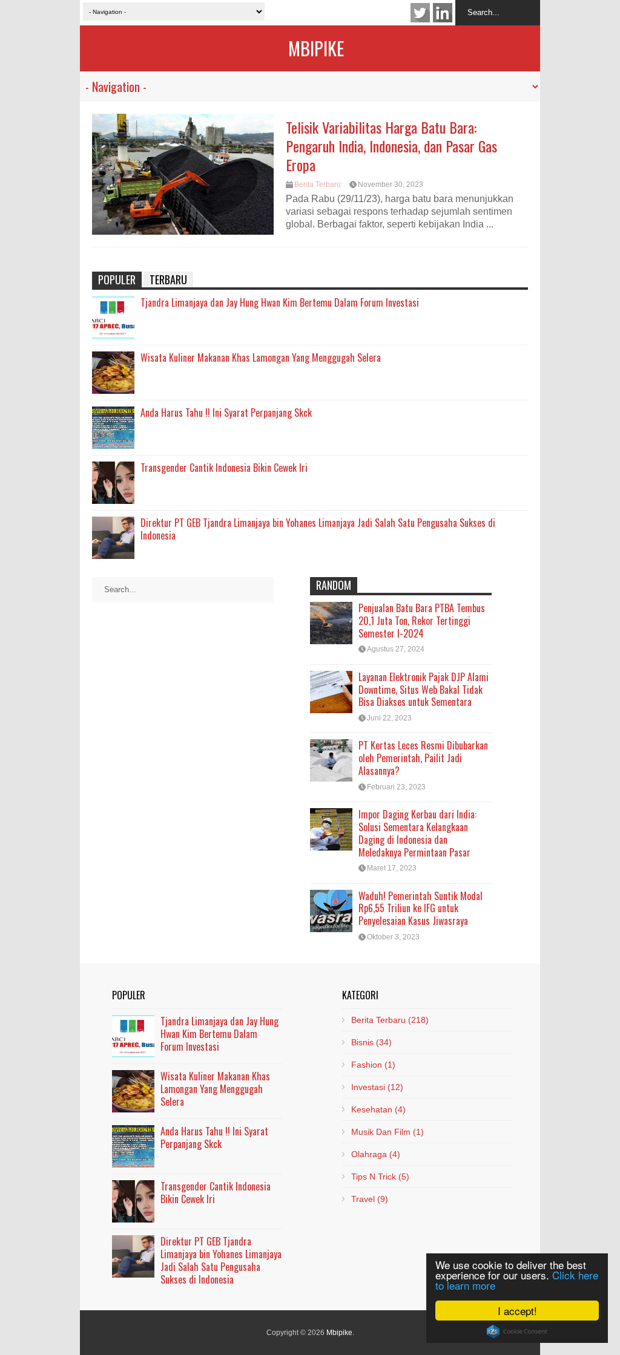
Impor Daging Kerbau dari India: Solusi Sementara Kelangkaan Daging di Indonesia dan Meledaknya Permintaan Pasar (417, 833)
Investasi (377, 1087)
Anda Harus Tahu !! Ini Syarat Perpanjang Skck (226, 412)
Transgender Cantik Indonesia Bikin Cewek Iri (224, 467)
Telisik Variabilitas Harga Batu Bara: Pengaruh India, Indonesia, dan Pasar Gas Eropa (391, 145)
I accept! (517, 1310)
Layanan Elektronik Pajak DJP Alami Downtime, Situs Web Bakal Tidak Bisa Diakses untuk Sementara (423, 690)
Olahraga (375, 1154)
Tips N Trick (380, 1176)
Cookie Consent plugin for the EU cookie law (517, 1331)
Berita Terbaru (317, 184)
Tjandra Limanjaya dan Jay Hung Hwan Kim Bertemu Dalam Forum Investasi (279, 302)
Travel (369, 1199)
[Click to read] (183, 174)
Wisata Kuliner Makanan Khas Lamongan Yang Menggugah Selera (260, 357)
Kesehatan (378, 1109)
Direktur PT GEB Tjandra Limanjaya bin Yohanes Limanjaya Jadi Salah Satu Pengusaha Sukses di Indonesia (317, 529)
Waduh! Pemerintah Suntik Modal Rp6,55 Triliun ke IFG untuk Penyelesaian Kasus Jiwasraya (420, 909)
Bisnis (371, 1042)
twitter (420, 12)
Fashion (373, 1064)
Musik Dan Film (387, 1132)
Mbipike (316, 48)
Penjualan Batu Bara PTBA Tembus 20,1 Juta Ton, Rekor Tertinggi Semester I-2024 (421, 621)
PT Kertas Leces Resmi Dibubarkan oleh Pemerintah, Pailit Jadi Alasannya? (423, 758)
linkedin (442, 12)
